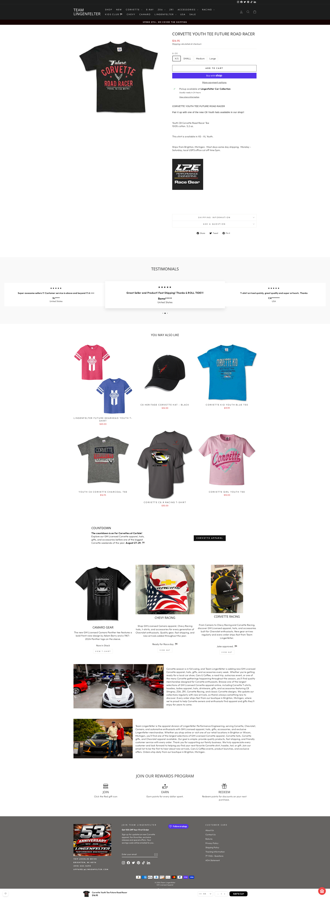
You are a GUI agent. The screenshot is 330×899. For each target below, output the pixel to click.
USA (183, 14)
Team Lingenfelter (87, 11)
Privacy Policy (211, 843)
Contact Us (210, 834)
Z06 (161, 9)
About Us (209, 830)
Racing (207, 9)
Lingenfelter (165, 14)
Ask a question (214, 224)
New (119, 9)
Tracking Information (215, 851)
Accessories (187, 9)
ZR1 (171, 9)
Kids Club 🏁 (114, 14)
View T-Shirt (103, 651)
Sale (192, 14)
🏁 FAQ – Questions (214, 856)
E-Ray (150, 9)
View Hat (165, 650)
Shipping (176, 44)
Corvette (133, 9)
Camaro (145, 14)
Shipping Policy (212, 847)
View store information (189, 97)
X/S (177, 58)
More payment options (214, 82)
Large (212, 58)
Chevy (131, 14)
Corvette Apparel (209, 538)
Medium (200, 58)
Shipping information (214, 217)
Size (175, 53)
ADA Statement (212, 860)
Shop (108, 9)
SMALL (187, 58)
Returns (208, 839)
